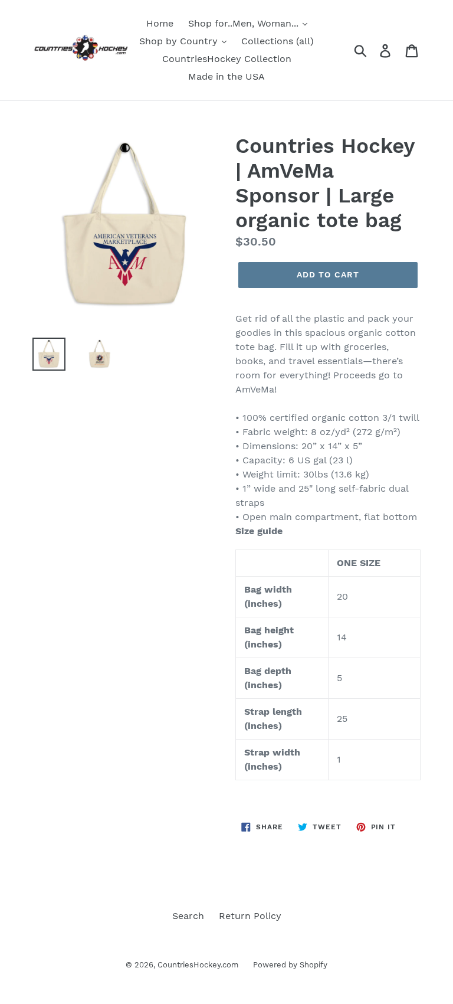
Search (188, 915)
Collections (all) (277, 41)
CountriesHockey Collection (226, 58)
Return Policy (250, 915)
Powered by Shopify (290, 964)
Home (159, 23)
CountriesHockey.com (197, 964)
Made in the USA (226, 76)
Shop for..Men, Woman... (244, 23)
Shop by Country (180, 41)
